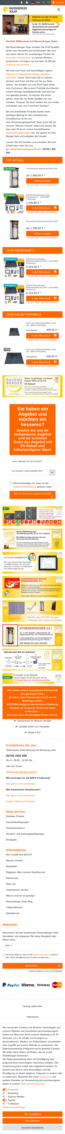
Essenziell (13, 1089)
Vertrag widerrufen (32, 1006)
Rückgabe (11, 839)
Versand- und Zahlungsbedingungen (25, 833)
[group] (14, 178)
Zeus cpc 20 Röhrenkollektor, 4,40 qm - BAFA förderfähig (41, 350)
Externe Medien (16, 1096)
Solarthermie (13, 913)
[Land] (32, 2)
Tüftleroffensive (14, 907)
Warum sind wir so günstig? (20, 895)
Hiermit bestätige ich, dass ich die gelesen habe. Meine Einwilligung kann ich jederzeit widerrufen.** (32, 956)
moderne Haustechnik (17, 64)
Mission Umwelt (14, 860)
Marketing (13, 1093)
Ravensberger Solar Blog (19, 901)
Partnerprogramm (15, 828)
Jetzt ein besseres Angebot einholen (33, 493)
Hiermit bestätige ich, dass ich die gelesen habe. (33, 485)
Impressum (32, 1016)
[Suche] (43, 2)
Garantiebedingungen (17, 822)
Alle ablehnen (32, 1120)
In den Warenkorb (41, 208)
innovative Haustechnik (18, 57)
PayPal (11, 1100)
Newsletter (11, 866)
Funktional (13, 1103)
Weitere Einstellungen (14, 1107)
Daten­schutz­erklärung (32, 1083)
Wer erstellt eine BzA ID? (19, 854)
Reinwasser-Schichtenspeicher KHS (42, 221)
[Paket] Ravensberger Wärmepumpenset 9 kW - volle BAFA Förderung (42, 287)
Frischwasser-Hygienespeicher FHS (41, 169)
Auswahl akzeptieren (33, 1127)
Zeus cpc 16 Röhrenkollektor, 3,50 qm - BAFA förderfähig (41, 324)
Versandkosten (51, 185)
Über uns (11, 884)
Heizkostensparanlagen (18, 132)
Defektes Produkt (15, 816)
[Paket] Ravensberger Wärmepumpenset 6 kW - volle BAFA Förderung (42, 261)
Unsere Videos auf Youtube (20, 801)
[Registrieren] (27, 2)
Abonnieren (31, 965)
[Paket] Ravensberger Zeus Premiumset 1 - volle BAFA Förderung (38, 197)
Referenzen (12, 878)
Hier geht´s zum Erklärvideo (20, 783)
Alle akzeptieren (32, 1114)
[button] (7, 25)
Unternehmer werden (17, 889)
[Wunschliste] (48, 2)
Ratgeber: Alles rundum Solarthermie (25, 872)
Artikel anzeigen (42, 180)
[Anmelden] (22, 2)
